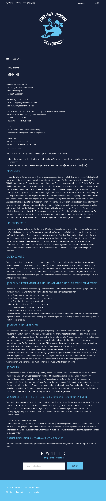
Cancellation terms (32, 487)
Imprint (36, 492)
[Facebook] (91, 486)
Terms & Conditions (14, 487)
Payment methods (23, 492)
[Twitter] (88, 486)
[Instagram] (95, 486)
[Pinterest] (99, 486)
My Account (82, 3)
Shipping (9, 492)
